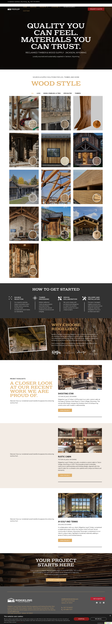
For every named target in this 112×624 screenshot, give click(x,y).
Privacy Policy (20, 622)
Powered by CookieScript (104, 623)
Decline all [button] (98, 619)
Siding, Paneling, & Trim (52, 93)
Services (33, 7)
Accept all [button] (81, 619)
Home (25, 7)
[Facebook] (96, 602)
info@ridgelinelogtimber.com (69, 599)
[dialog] (56, 619)
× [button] (110, 615)
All (32, 93)
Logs (38, 93)
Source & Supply (69, 7)
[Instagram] (100, 602)
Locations (54, 7)
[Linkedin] (103, 602)
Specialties (67, 93)
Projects (43, 7)
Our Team (26, 11)
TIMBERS (78, 93)
